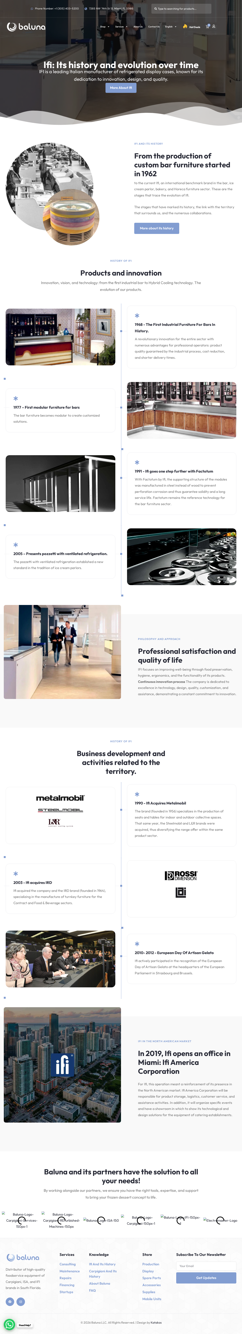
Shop (102, 26)
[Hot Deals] (185, 26)
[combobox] (181, 9)
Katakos (156, 1322)
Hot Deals (194, 27)
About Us (138, 26)
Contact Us (154, 26)
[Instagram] (20, 1302)
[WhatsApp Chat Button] (9, 1324)
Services (119, 26)
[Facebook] (10, 1302)
